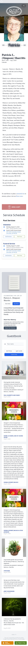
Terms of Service (18, 639)
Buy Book (16, 303)
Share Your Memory (10, 328)
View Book (7, 303)
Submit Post (14, 354)
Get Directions (8, 236)
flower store (19, 196)
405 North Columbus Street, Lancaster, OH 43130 (13, 232)
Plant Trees (19, 236)
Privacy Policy (10, 639)
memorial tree (21, 193)
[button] (14, 370)
